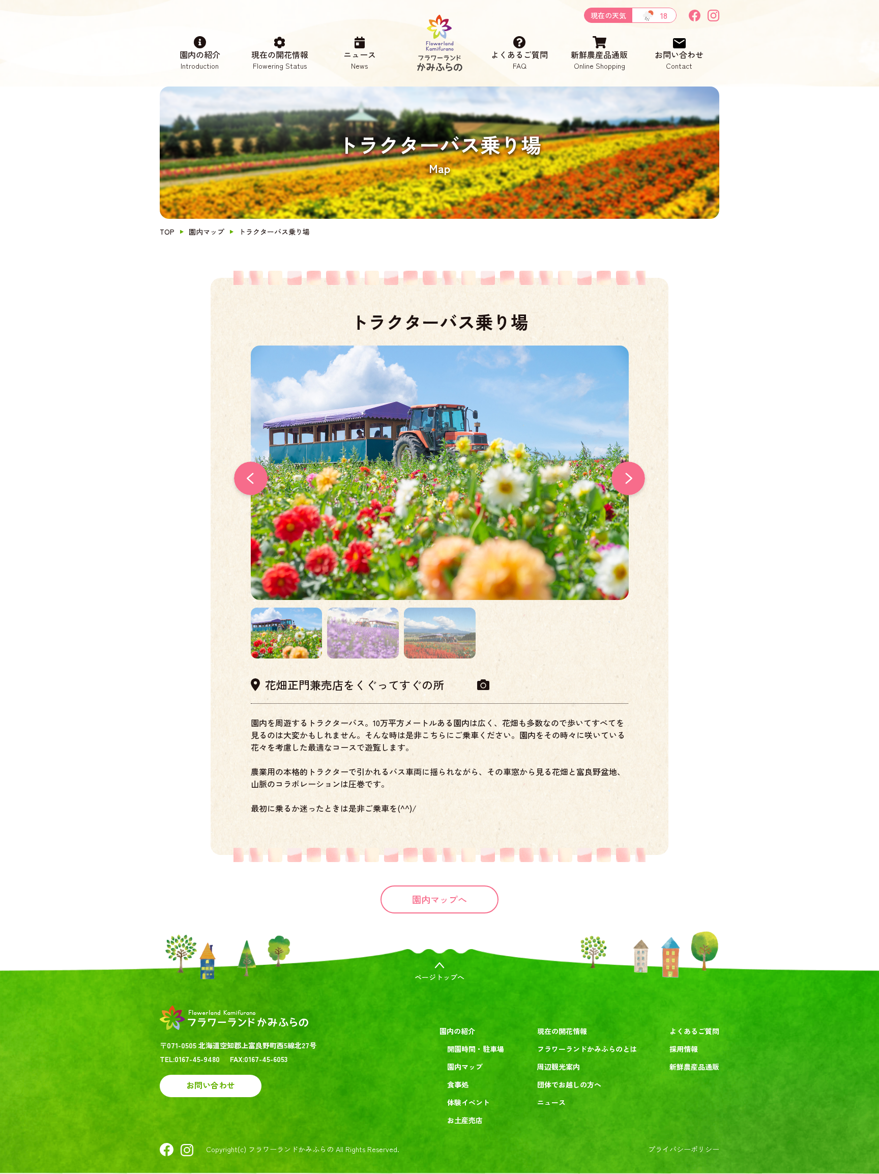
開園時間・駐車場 (475, 1049)
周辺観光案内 (558, 1067)
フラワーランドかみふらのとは (587, 1049)
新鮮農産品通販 (599, 59)
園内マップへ (439, 899)
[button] (628, 478)
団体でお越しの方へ (569, 1084)
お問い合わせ (679, 59)
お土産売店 (465, 1120)
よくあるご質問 (519, 59)
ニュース (359, 59)
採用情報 (683, 1049)
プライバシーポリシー (683, 1149)
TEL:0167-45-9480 (190, 1059)
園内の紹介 (200, 59)
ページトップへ (439, 977)
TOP (167, 231)
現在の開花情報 (279, 59)
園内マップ (206, 231)
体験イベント (468, 1102)
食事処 (457, 1084)
